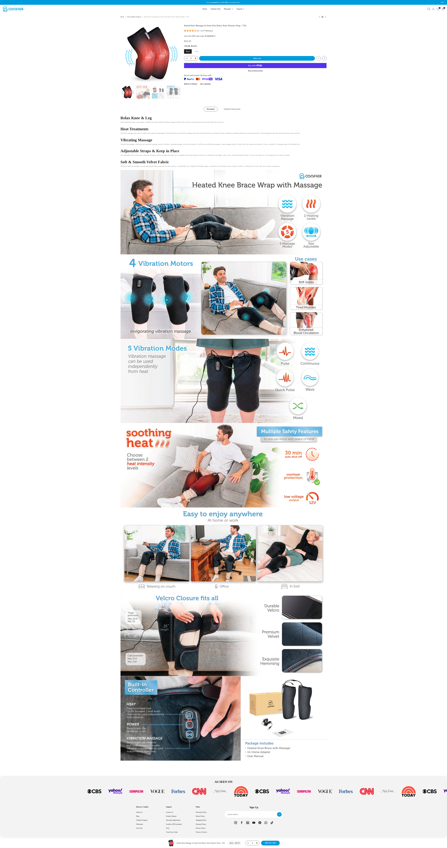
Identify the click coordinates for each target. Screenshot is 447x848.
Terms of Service (201, 832)
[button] (318, 58)
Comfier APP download (174, 824)
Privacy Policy (200, 828)
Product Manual (171, 816)
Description (211, 109)
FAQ (167, 828)
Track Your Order (172, 832)
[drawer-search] (429, 9)
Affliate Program (141, 820)
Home (122, 17)
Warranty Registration (173, 820)
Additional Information (232, 109)
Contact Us (169, 812)
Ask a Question (205, 84)
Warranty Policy (201, 812)
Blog (137, 816)
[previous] (125, 54)
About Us (139, 812)
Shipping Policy (201, 820)
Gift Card (139, 828)
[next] (176, 54)
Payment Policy (201, 824)
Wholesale (139, 824)
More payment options (255, 70)
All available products (134, 17)
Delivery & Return (190, 84)
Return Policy (200, 816)
